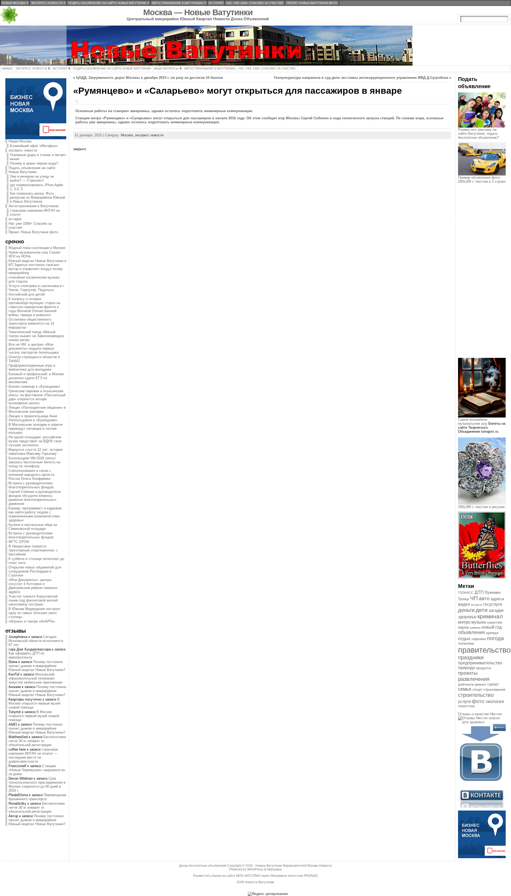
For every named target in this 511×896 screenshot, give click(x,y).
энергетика (466, 706)
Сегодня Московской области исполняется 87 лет (36, 641)
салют (493, 684)
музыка (478, 622)
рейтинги (466, 684)
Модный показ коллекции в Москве (37, 248)
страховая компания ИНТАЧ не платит (35, 212)
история (15, 219)
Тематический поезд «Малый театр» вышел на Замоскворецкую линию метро (36, 336)
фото (478, 701)
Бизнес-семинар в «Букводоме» (34, 386)
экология (494, 701)
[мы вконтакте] (482, 807)
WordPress (255, 869)
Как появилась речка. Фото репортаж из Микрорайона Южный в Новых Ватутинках (37, 197)
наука (463, 627)
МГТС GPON (19, 542)
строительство (476, 695)
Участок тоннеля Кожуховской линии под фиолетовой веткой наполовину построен (33, 600)
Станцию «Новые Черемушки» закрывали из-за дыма (37, 770)
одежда (492, 633)
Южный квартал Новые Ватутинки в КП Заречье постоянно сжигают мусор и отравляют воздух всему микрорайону (37, 267)
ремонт (480, 684)
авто (484, 598)
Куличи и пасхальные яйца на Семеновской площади (33, 527)
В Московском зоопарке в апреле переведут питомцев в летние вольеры (36, 429)
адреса (497, 599)
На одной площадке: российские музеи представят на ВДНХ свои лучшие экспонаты (35, 441)
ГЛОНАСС (465, 592)
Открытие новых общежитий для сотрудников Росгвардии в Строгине (35, 571)
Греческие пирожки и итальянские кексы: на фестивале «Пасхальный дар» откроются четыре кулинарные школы (37, 397)
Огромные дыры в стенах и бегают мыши (38, 157)
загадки (496, 610)
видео (464, 604)
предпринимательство (480, 663)
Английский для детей (27, 294)
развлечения (473, 679)
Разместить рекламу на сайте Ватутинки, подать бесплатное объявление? (478, 134)
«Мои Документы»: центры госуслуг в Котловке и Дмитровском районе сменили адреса (33, 586)
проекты (468, 673)
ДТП (479, 592)
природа (466, 667)
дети (482, 610)
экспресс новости (23, 150)
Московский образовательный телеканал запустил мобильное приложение (35, 678)
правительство (484, 649)
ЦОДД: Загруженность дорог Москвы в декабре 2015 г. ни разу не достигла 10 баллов (149, 78)
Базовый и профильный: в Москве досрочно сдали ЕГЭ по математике (36, 378)
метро (464, 622)
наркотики (494, 622)
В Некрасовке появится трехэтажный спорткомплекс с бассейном (33, 550)
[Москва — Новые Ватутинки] (255, 46)
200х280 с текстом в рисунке (481, 507)
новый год (491, 627)
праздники (471, 657)
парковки (479, 639)
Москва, (128, 135)
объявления (471, 632)
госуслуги (492, 604)
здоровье (467, 617)
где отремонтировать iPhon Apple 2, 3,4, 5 (36, 187)
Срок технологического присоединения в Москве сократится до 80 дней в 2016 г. (37, 784)
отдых (464, 638)
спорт (477, 689)
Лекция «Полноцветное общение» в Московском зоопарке (37, 410)
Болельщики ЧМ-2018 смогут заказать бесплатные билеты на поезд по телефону (34, 462)
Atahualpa (274, 869)
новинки (474, 627)
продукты (483, 668)
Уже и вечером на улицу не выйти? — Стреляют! (32, 178)
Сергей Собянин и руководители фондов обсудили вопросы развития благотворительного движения (35, 498)
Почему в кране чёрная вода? (34, 163)
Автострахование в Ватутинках (34, 206)
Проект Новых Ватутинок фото (33, 232)
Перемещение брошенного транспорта (37, 797)
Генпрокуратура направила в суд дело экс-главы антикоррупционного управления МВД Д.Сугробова (361, 78)
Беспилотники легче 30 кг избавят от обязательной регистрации (37, 741)
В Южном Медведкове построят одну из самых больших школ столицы (34, 613)
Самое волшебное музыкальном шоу (472, 422)
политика (466, 643)
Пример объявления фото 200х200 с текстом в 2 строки (481, 179)
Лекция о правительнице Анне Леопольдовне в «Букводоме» (33, 418)
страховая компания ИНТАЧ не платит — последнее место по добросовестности (33, 755)
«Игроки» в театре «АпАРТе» (32, 621)
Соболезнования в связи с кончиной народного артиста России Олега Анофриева (31, 475)
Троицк (463, 599)
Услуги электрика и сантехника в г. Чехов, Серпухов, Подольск (37, 288)
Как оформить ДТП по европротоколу (26, 655)
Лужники (492, 592)
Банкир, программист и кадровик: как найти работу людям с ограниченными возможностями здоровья (36, 514)
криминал (490, 616)
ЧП (474, 598)
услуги (464, 701)
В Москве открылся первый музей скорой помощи (34, 703)
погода (495, 638)
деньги (466, 610)
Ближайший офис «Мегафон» (34, 146)
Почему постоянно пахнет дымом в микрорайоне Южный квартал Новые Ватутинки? (37, 666)
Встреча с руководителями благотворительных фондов (31, 485)
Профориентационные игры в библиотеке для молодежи (32, 367)
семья (464, 689)
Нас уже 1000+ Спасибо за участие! (30, 226)
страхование (494, 689)
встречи (476, 604)
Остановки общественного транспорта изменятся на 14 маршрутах (31, 323)
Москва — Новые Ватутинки (198, 12)
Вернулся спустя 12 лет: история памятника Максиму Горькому (36, 452)
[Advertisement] (484, 275)
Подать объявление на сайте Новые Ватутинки (32, 170)
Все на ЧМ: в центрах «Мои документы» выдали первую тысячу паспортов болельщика (34, 348)
